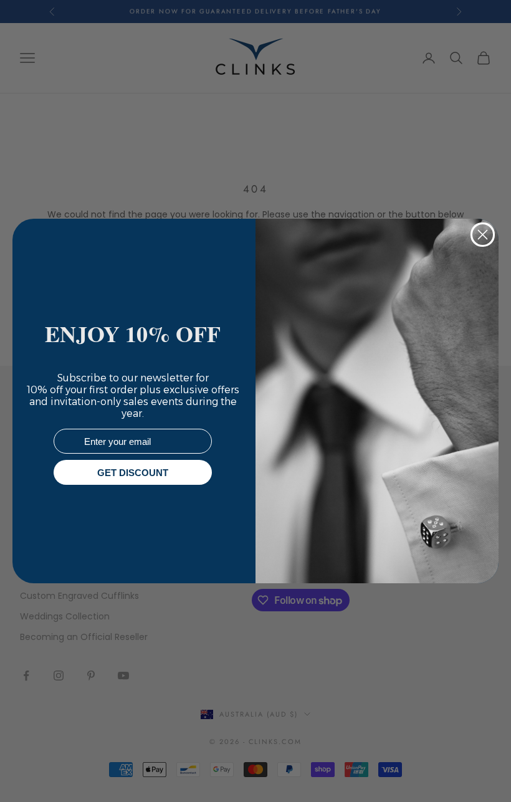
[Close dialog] (483, 235)
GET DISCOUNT (132, 472)
